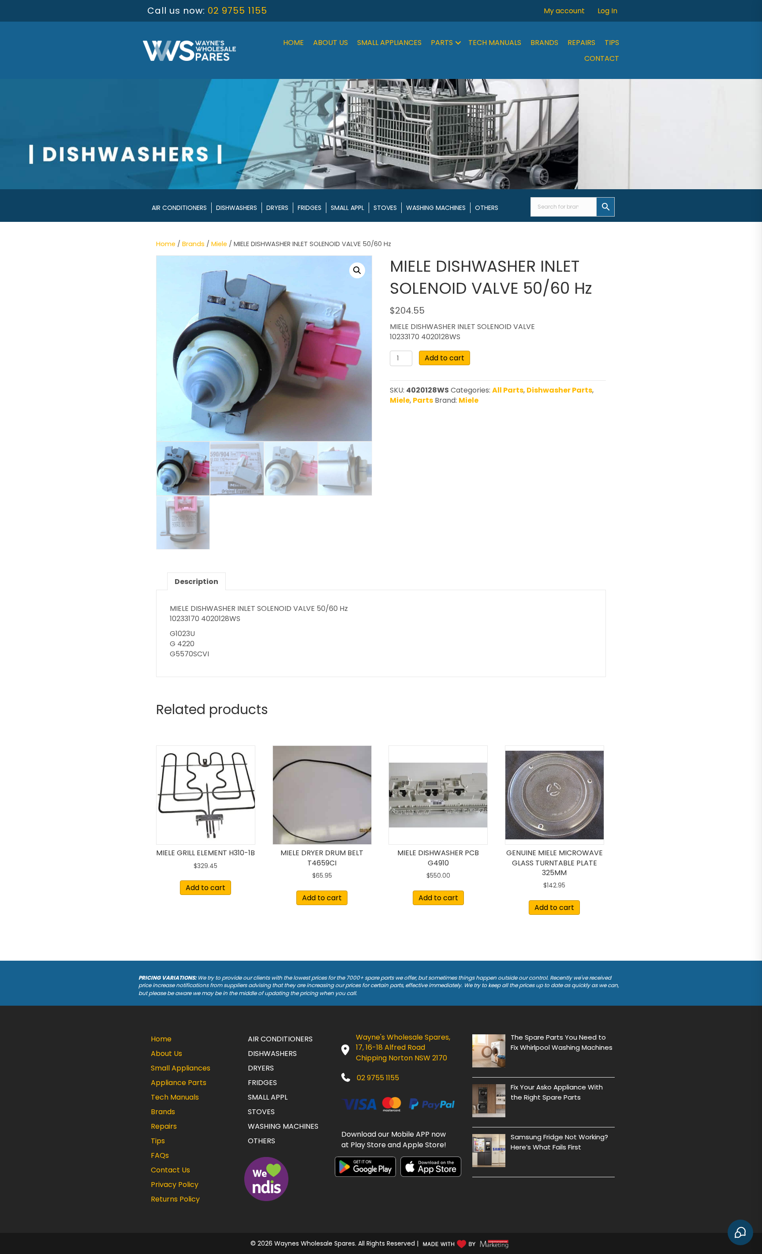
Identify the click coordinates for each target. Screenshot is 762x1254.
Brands (544, 42)
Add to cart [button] (205, 888)
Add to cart (444, 358)
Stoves (385, 207)
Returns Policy (175, 1199)
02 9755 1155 (237, 10)
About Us (330, 42)
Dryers (277, 207)
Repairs (581, 42)
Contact (601, 58)
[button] (458, 43)
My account (564, 11)
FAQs (160, 1155)
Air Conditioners (179, 207)
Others (486, 207)
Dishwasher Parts (559, 390)
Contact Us (170, 1170)
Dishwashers (236, 207)
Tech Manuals (494, 42)
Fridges (309, 207)
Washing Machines (436, 207)
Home (293, 42)
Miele (219, 244)
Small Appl (347, 207)
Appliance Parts (178, 1083)
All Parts (507, 390)
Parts (442, 42)
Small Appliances (389, 42)
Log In (607, 11)
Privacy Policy (174, 1184)
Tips (612, 42)
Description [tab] (196, 581)
